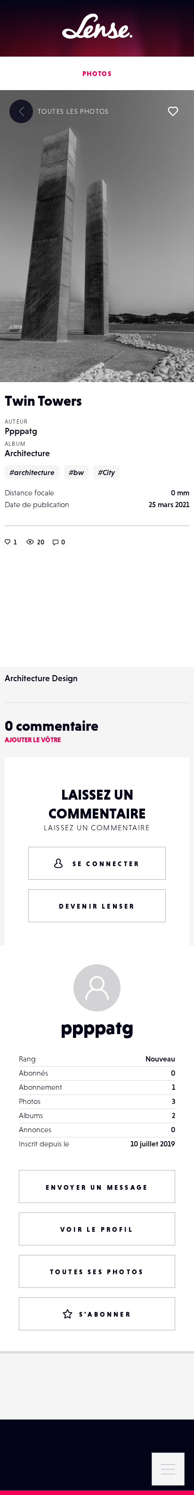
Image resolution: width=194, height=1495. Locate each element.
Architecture (27, 453)
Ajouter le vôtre (33, 739)
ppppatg (97, 1027)
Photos (97, 73)
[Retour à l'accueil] (97, 26)
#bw (76, 472)
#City (106, 472)
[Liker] (172, 111)
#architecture (32, 472)
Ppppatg (21, 431)
